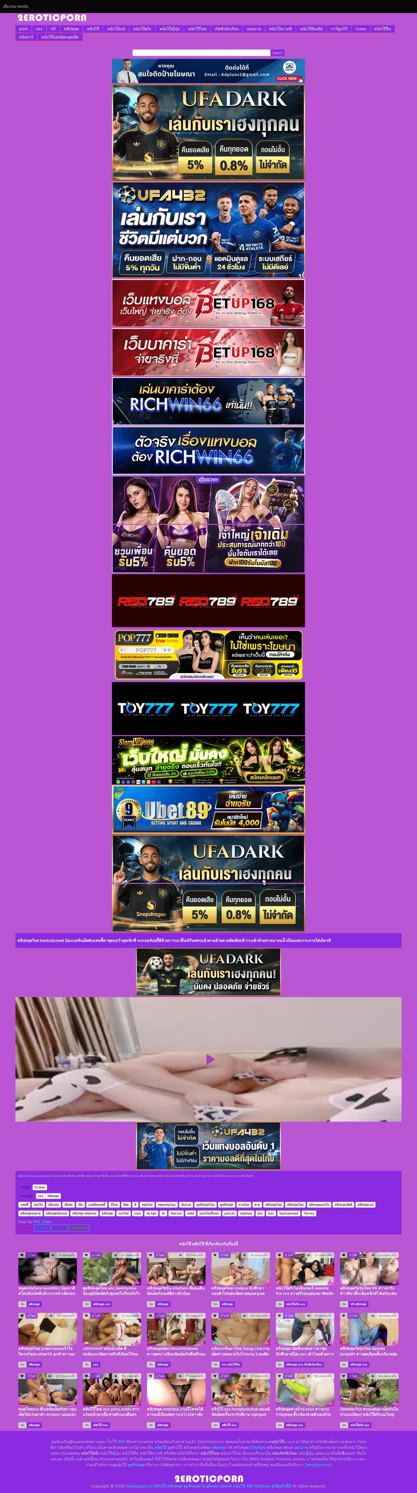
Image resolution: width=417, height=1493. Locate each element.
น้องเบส (186, 1204)
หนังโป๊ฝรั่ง (142, 28)
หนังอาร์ (26, 37)
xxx (39, 28)
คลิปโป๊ (93, 28)
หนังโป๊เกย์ (116, 28)
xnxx (137, 1213)
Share (43, 1228)
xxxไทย (123, 1213)
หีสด (126, 1204)
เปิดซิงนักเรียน (227, 28)
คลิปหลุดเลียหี (343, 1204)
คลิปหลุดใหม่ (295, 1204)
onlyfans (246, 1213)
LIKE (26, 1228)
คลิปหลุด (71, 28)
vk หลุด (151, 1213)
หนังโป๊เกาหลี (280, 28)
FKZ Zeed (42, 1221)
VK (53, 28)
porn (23, 28)
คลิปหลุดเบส (365, 1204)
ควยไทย (244, 1204)
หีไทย (114, 1204)
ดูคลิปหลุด (226, 1204)
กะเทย (360, 28)
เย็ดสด (68, 1204)
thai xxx (176, 1213)
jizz (260, 1213)
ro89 (190, 1213)
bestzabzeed (288, 1213)
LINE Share (79, 1228)
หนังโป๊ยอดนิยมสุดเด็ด (60, 37)
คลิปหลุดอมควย (31, 1213)
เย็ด (80, 1204)
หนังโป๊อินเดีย (311, 28)
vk (163, 1213)
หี (135, 1204)
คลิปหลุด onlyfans (84, 1213)
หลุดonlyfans (167, 1204)
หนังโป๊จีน (382, 28)
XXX (121, 1441)
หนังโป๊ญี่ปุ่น (170, 28)
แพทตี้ (24, 1204)
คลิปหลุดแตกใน (319, 1204)
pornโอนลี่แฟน (209, 1213)
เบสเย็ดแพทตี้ (96, 1204)
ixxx (271, 1213)
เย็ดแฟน (53, 1204)
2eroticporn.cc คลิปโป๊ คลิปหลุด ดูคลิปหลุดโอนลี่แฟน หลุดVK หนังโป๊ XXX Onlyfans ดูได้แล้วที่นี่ (208, 1486)
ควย (257, 1204)
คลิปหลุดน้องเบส (56, 1213)
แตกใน (38, 1204)
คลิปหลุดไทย (273, 1204)
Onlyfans (258, 1447)
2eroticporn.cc (318, 1464)
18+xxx (309, 1213)
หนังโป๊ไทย (197, 28)
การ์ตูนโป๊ (339, 28)
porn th (229, 1213)
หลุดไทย (147, 1204)
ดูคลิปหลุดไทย (205, 1204)
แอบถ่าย (254, 28)
